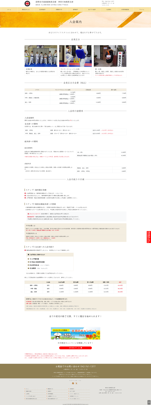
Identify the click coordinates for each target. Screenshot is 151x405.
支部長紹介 (42, 9)
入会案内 (108, 9)
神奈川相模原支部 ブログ (53, 398)
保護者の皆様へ (29, 391)
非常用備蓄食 (125, 9)
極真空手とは (26, 9)
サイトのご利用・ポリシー (75, 398)
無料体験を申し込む (75, 348)
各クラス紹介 (92, 9)
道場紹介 (75, 9)
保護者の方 (59, 9)
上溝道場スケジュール (52, 396)
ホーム (9, 9)
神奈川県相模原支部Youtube (31, 398)
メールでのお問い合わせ (30, 396)
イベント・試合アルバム (74, 393)
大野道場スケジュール (74, 396)
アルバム (141, 9)
